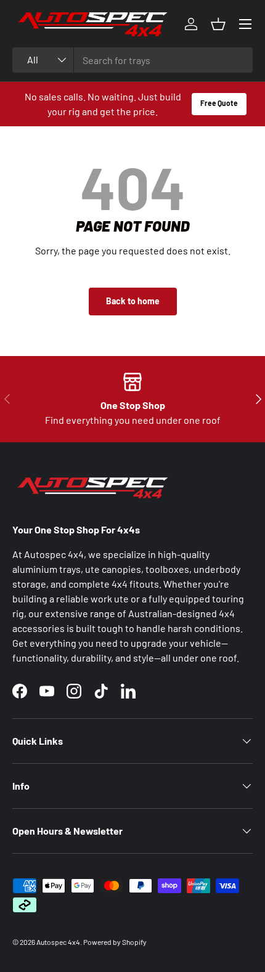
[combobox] (132, 60)
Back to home (133, 301)
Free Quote (219, 103)
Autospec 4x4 (58, 942)
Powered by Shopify (115, 942)
